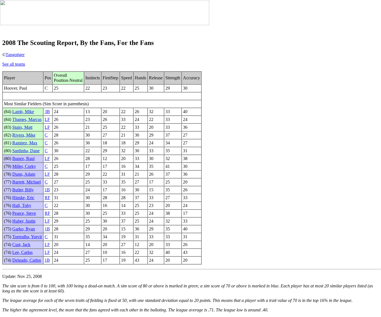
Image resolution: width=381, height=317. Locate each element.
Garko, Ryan (23, 229)
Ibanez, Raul (23, 158)
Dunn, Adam (23, 174)
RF (47, 197)
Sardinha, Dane (26, 150)
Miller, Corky (24, 166)
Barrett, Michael (26, 182)
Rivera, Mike (23, 135)
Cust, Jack (21, 244)
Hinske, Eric (23, 197)
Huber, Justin (23, 221)
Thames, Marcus (27, 119)
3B (47, 111)
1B (47, 189)
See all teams (13, 64)
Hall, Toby (21, 205)
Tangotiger (15, 54)
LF (47, 119)
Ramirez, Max (24, 142)
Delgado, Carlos (26, 260)
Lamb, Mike (23, 111)
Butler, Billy (23, 189)
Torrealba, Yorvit (27, 236)
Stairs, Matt (22, 127)
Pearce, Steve (24, 213)
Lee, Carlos (22, 252)
